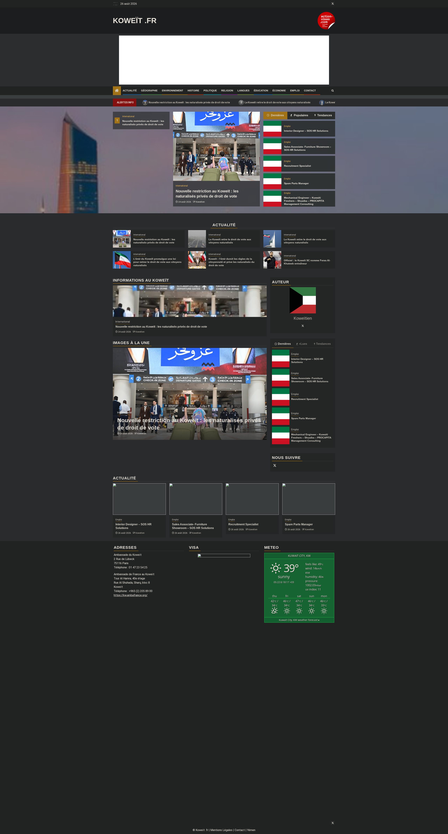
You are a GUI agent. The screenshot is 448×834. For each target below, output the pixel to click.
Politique (210, 90)
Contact (310, 90)
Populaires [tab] (300, 115)
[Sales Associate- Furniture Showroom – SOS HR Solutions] (272, 146)
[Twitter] (302, 325)
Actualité (130, 90)
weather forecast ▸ (299, 620)
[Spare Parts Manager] (272, 181)
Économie (279, 90)
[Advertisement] (224, 60)
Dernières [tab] (277, 115)
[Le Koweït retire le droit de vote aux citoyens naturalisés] (197, 239)
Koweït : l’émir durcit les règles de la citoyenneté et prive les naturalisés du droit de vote (231, 262)
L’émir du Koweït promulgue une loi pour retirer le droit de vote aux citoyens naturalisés (157, 262)
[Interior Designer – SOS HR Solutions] (272, 129)
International (128, 116)
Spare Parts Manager (296, 183)
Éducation (261, 90)
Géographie (149, 90)
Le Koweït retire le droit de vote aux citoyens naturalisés (275, 102)
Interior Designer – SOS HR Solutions (306, 130)
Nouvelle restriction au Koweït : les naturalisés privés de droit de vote (187, 102)
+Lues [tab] (303, 343)
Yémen (251, 830)
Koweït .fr (134, 20)
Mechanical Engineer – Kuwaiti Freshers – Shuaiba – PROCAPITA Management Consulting (304, 200)
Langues (243, 90)
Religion (227, 90)
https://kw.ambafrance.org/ (131, 595)
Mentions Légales (221, 830)
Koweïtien (200, 202)
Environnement (172, 90)
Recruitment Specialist (297, 165)
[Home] (117, 90)
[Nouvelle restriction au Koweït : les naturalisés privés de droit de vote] (216, 146)
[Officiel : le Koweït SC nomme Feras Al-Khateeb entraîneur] (272, 260)
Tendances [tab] (324, 115)
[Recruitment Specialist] (272, 164)
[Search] (332, 90)
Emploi (295, 90)
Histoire (193, 90)
